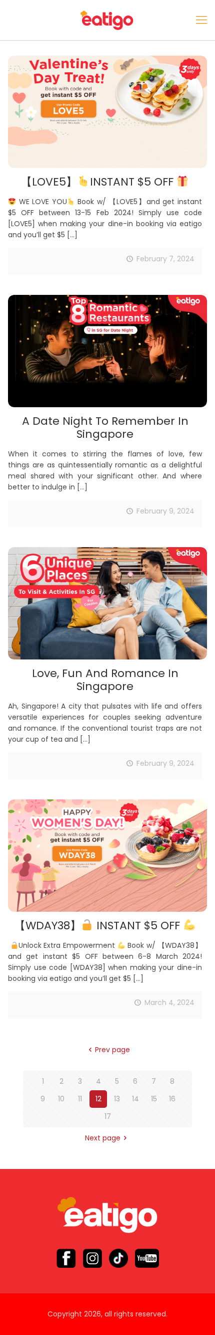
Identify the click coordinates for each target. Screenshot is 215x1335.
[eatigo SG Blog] (107, 20)
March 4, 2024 (169, 1002)
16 (172, 1099)
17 (107, 1116)
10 (61, 1099)
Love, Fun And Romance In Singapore (105, 679)
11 (80, 1099)
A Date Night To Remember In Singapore (105, 427)
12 (99, 1099)
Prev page (112, 1050)
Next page (102, 1138)
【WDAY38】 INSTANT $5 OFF (98, 925)
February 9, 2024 (165, 511)
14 (135, 1099)
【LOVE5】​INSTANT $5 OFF (98, 182)
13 (117, 1099)
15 (154, 1099)
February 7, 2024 (165, 259)
